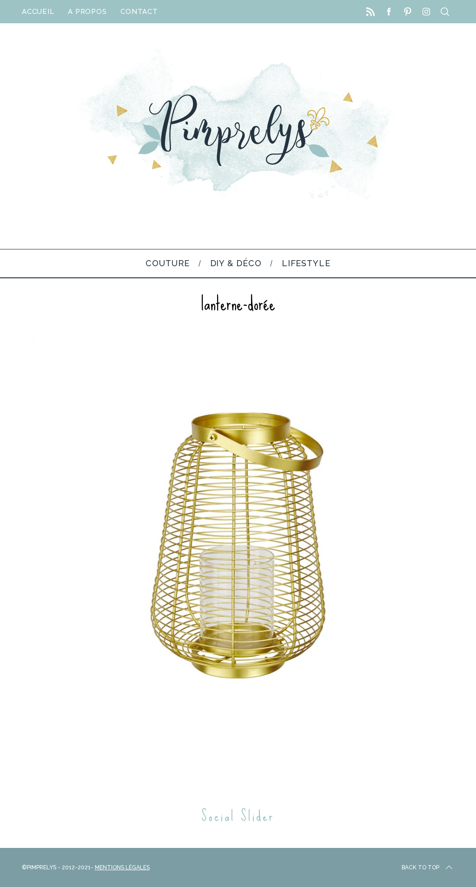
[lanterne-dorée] (238, 759)
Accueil (38, 11)
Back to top (420, 867)
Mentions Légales (122, 867)
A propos (87, 11)
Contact (139, 11)
